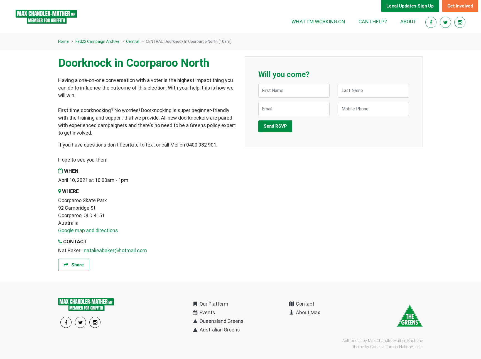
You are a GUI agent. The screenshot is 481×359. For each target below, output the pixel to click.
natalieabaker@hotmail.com (115, 250)
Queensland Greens (221, 321)
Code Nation (381, 347)
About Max (307, 312)
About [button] (408, 21)
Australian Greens (219, 330)
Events (206, 312)
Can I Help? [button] (373, 21)
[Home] (46, 16)
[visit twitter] (446, 22)
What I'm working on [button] (318, 21)
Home (63, 41)
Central (132, 41)
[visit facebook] (431, 22)
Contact (304, 304)
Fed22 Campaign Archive (97, 41)
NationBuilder (411, 347)
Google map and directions (88, 230)
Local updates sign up (410, 6)
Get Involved (460, 6)
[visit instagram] (459, 22)
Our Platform (213, 304)
